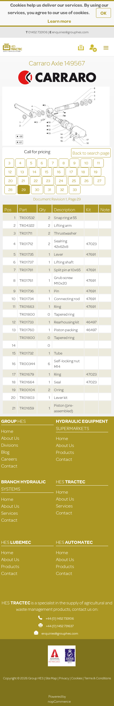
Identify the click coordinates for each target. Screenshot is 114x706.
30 (37, 189)
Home (7, 431)
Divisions (9, 444)
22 (36, 181)
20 (10, 181)
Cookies (76, 678)
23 (48, 181)
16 (59, 172)
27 (99, 181)
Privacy (64, 678)
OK (103, 13)
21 (23, 181)
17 (71, 172)
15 (46, 172)
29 (24, 189)
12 (10, 172)
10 (86, 163)
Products (65, 452)
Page (72, 199)
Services (9, 512)
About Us (10, 437)
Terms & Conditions (97, 678)
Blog (5, 451)
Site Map (51, 678)
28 (10, 189)
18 (83, 172)
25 (74, 181)
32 (62, 189)
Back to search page (90, 153)
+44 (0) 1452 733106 (60, 618)
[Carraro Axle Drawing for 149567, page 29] (56, 117)
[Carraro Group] (57, 71)
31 (49, 189)
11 (98, 163)
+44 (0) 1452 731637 (60, 626)
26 (86, 181)
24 (61, 181)
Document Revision (49, 199)
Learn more (59, 21)
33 (75, 189)
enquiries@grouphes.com (70, 32)
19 (95, 172)
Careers (9, 458)
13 (22, 172)
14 (34, 172)
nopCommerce (59, 701)
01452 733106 (38, 32)
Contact (9, 465)
